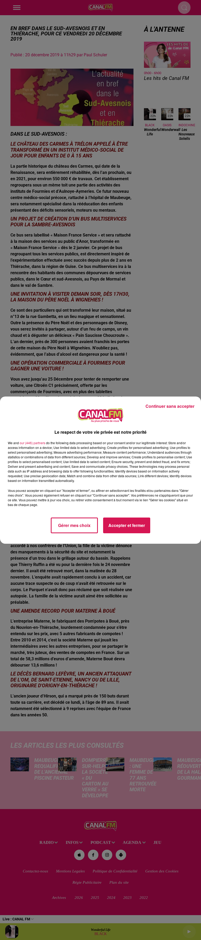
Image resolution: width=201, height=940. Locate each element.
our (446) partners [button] (32, 443)
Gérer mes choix (74, 525)
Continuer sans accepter (170, 406)
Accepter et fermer (126, 525)
